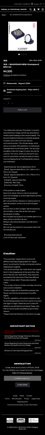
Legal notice (36, 399)
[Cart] (38, 9)
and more (38, 340)
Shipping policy (22, 402)
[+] (12, 103)
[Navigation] (43, 9)
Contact (29, 396)
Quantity (7, 99)
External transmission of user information (23, 405)
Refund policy (17, 399)
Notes (22, 396)
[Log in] (34, 9)
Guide (15, 396)
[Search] (31, 9)
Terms (7, 399)
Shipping (6, 75)
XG (5, 61)
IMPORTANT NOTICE (22, 326)
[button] (19, 54)
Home (4, 15)
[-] (3, 103)
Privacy (26, 399)
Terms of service (26, 373)
